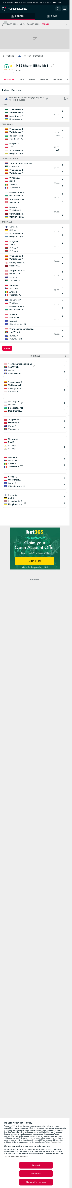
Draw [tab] (7, 348)
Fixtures (57, 79)
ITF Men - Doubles (33, 56)
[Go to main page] (16, 9)
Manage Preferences (36, 1182)
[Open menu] (64, 8)
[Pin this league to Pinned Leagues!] (52, 65)
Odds (21, 79)
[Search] (58, 8)
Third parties (56, 1142)
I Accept (36, 1165)
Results (44, 79)
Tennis (10, 56)
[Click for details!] (34, 114)
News (32, 79)
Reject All (36, 1173)
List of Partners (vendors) (16, 1156)
